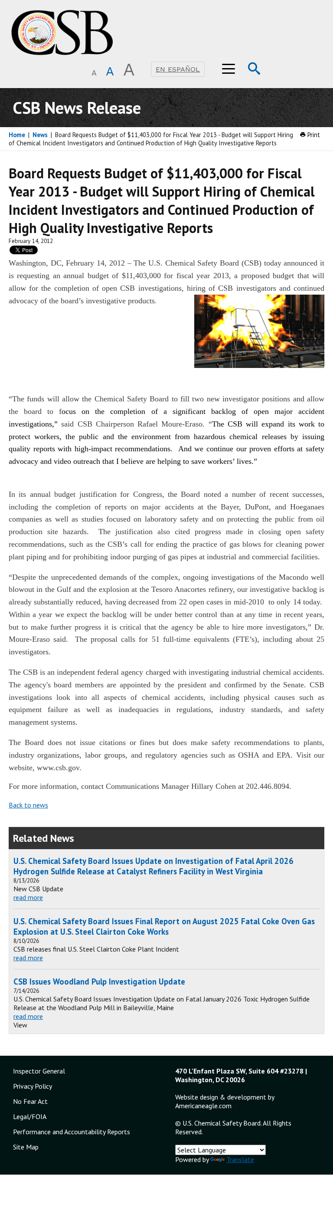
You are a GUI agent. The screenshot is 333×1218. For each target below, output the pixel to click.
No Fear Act (30, 1101)
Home (17, 135)
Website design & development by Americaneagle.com (224, 1101)
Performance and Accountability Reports (71, 1131)
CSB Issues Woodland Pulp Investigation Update (99, 981)
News (40, 135)
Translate (240, 1159)
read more (28, 897)
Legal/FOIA (29, 1116)
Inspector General (39, 1071)
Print (313, 135)
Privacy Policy (32, 1086)
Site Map (26, 1146)
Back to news (28, 805)
